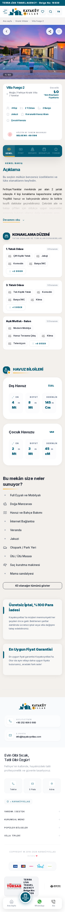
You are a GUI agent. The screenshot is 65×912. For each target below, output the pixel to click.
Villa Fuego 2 (38, 21)
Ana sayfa (7, 21)
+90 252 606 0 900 (26, 722)
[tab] (9, 151)
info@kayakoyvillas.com (28, 736)
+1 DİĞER (17, 307)
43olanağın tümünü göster (32, 585)
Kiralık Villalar (22, 21)
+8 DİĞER (40, 343)
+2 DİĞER (17, 271)
